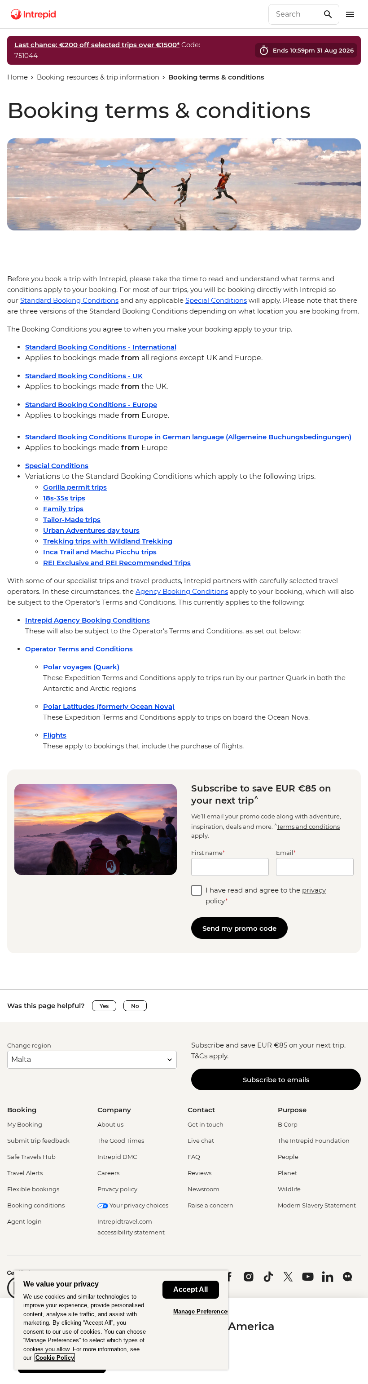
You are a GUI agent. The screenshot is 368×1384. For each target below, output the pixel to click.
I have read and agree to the (266, 895)
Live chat (201, 1140)
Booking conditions (36, 1205)
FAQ (194, 1156)
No (135, 1006)
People (288, 1156)
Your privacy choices (138, 1205)
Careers (108, 1172)
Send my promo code (239, 928)
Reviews (199, 1172)
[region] (184, 295)
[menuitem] (33, 14)
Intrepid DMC (117, 1156)
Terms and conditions (308, 826)
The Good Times (120, 1140)
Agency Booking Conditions (182, 591)
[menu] (350, 14)
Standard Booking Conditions (69, 300)
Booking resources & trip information (98, 77)
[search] (294, 14)
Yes (104, 1006)
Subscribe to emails (276, 1079)
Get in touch (205, 1124)
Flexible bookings (33, 1189)
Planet (287, 1172)
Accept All (190, 1289)
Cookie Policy (54, 1357)
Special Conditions (216, 300)
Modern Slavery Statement (317, 1205)
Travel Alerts (25, 1172)
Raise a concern (210, 1205)
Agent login (24, 1221)
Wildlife (289, 1189)
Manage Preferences (201, 1311)
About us (110, 1124)
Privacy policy (117, 1189)
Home (17, 77)
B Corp (288, 1124)
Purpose (292, 1109)
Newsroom (203, 1189)
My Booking (24, 1124)
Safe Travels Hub (31, 1156)
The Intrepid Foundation (314, 1140)
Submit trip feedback (38, 1140)
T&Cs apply (209, 1056)
